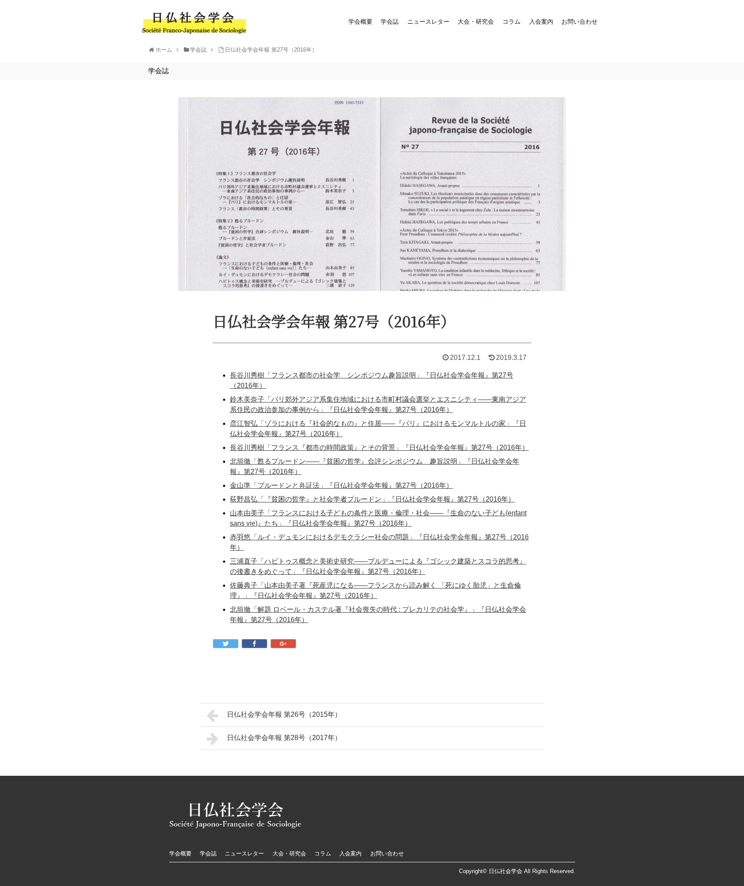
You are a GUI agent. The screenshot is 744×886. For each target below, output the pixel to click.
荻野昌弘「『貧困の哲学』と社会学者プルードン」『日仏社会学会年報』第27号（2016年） (372, 499)
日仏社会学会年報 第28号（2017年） (284, 737)
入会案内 (541, 21)
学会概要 (360, 21)
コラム (511, 21)
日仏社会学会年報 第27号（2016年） (271, 49)
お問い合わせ (579, 21)
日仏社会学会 (505, 871)
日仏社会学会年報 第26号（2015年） (284, 714)
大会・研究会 (476, 21)
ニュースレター (428, 21)
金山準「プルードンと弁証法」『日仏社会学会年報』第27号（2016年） (341, 485)
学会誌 (390, 21)
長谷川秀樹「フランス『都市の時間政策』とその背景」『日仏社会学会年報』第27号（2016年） (379, 447)
